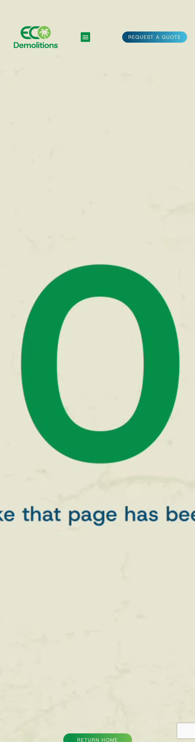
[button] (85, 37)
